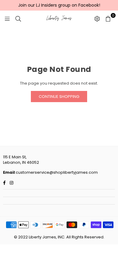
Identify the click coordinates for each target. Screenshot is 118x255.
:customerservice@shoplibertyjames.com (56, 172)
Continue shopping (59, 96)
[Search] (18, 18)
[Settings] (97, 18)
